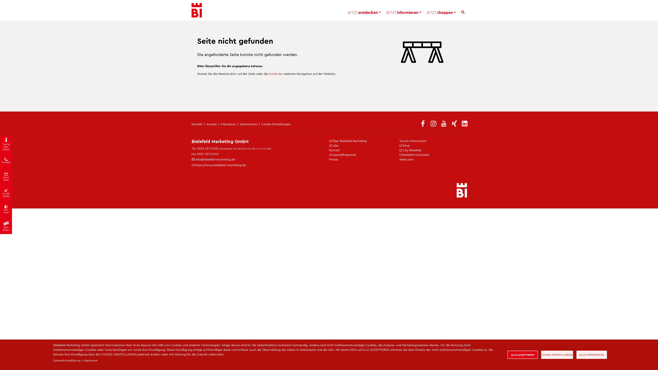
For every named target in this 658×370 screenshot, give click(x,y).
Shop (406, 145)
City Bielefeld (412, 150)
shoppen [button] (440, 12)
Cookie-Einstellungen (276, 124)
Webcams (406, 159)
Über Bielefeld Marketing (349, 141)
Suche (273, 73)
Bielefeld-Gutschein (416, 154)
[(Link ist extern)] (423, 124)
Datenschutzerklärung (66, 360)
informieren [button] (402, 12)
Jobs (335, 145)
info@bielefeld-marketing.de (215, 159)
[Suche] (463, 12)
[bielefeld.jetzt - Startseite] (462, 190)
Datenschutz (248, 124)
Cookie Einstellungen (557, 354)
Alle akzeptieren (522, 354)
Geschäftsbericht (344, 154)
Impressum (228, 124)
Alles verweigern (591, 354)
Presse (333, 159)
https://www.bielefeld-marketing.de (220, 165)
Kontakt (197, 124)
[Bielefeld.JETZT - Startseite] (197, 10)
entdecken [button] (363, 12)
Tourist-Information (412, 141)
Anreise (211, 124)
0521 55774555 (208, 148)
